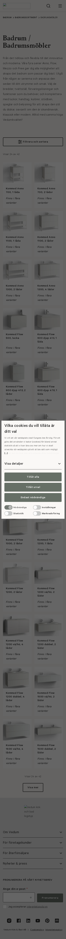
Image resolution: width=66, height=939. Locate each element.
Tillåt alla (33, 476)
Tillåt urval (33, 487)
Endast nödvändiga (33, 497)
